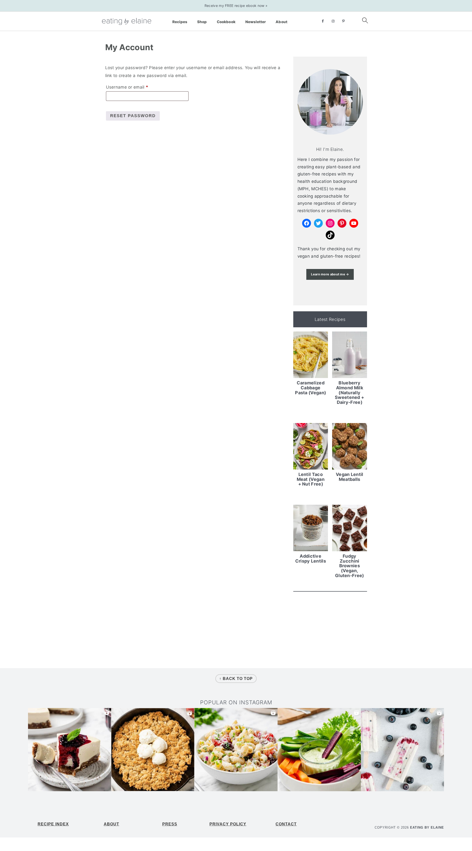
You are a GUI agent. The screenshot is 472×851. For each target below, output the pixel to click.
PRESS (169, 824)
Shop (202, 22)
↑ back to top (236, 679)
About (281, 22)
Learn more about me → (330, 274)
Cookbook (226, 22)
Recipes (179, 22)
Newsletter (255, 22)
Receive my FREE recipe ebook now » (236, 5)
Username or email (136, 87)
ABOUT (111, 824)
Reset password (133, 115)
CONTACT (286, 824)
